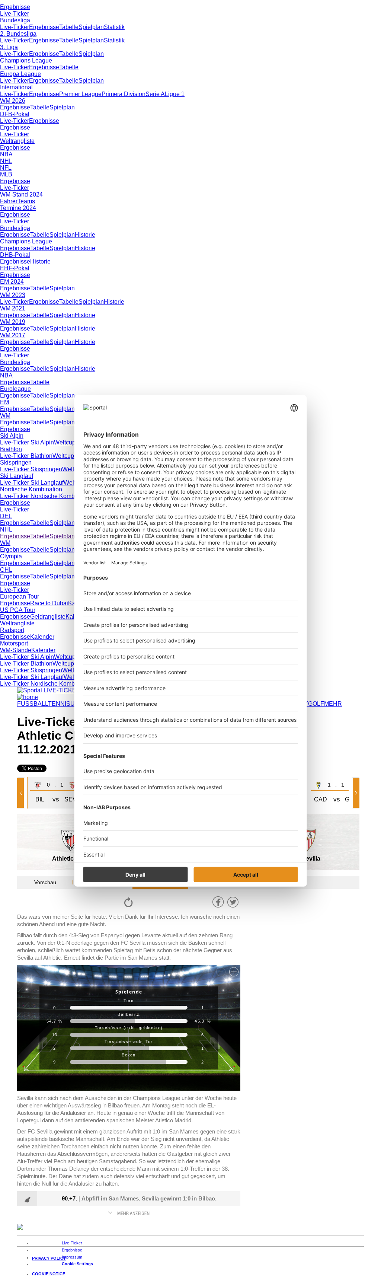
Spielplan (91, 27)
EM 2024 (12, 281)
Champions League (26, 60)
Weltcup (65, 442)
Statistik (114, 27)
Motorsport (14, 643)
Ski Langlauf (16, 476)
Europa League (20, 74)
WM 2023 (12, 295)
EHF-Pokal (14, 268)
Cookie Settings (77, 1264)
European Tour (19, 596)
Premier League (80, 94)
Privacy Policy (49, 1258)
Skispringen (16, 462)
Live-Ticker (14, 13)
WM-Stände (15, 650)
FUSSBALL (32, 704)
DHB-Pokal (15, 255)
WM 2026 (12, 101)
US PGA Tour (17, 610)
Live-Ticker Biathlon (26, 456)
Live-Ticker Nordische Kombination (46, 496)
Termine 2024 (18, 208)
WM (5, 415)
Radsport (12, 630)
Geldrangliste (47, 616)
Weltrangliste (17, 141)
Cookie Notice (48, 1274)
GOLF (316, 704)
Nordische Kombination (31, 489)
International (16, 87)
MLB (6, 174)
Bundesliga (15, 20)
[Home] (27, 697)
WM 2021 (12, 308)
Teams (26, 201)
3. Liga (9, 47)
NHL (6, 161)
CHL (6, 570)
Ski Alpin (11, 436)
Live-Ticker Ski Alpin (27, 442)
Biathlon (11, 449)
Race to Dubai (49, 603)
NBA (6, 154)
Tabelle (69, 27)
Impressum (72, 1257)
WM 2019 (12, 322)
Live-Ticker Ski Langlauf (32, 482)
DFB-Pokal (14, 114)
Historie (85, 235)
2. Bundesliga (18, 34)
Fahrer (8, 201)
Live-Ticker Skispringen (31, 469)
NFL (6, 168)
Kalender (42, 637)
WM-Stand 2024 (21, 194)
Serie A (155, 94)
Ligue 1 (175, 94)
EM (4, 402)
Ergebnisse (15, 7)
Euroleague (15, 389)
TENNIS (59, 704)
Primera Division (123, 94)
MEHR (333, 704)
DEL (6, 516)
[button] (22, 793)
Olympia (11, 556)
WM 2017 (12, 335)
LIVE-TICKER (62, 690)
